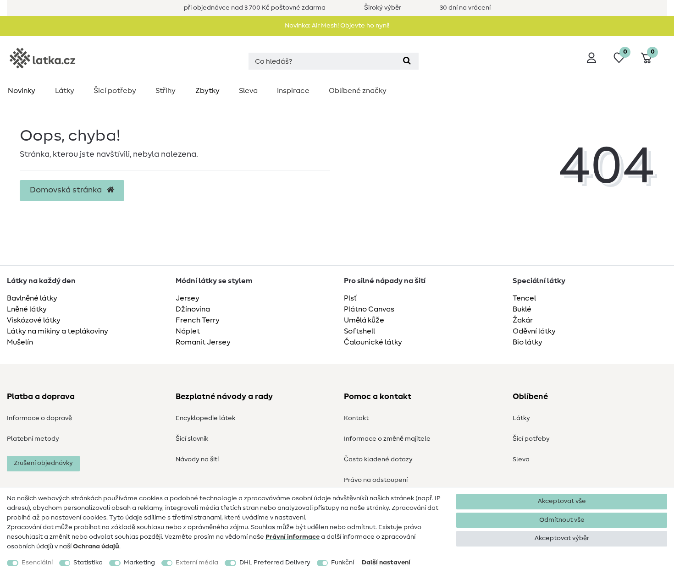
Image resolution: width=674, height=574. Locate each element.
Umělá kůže (364, 320)
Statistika (88, 562)
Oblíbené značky (358, 90)
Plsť (350, 298)
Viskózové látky (34, 320)
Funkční (342, 562)
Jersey (187, 298)
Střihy (165, 90)
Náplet (188, 331)
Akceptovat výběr (562, 538)
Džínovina (193, 309)
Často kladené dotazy (378, 459)
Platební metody (33, 439)
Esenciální (37, 562)
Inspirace (293, 90)
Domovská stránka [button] (67, 190)
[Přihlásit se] (591, 57)
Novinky (21, 90)
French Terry (198, 320)
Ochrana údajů (96, 546)
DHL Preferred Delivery (274, 562)
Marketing (139, 562)
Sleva (248, 90)
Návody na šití (197, 459)
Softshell (359, 331)
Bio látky (527, 342)
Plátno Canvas (369, 309)
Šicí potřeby (115, 90)
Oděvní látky (534, 331)
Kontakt (356, 418)
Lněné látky (27, 309)
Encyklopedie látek (205, 418)
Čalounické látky (373, 342)
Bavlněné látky (32, 298)
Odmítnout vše (562, 520)
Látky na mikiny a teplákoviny (57, 331)
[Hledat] (407, 61)
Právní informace (292, 537)
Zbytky (207, 90)
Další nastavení (386, 562)
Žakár (523, 320)
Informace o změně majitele (387, 439)
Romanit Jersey (203, 342)
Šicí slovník (192, 439)
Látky (64, 90)
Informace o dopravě (39, 418)
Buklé (522, 309)
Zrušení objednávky (43, 463)
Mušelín (20, 342)
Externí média (197, 562)
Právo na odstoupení (376, 480)
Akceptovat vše (562, 501)
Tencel (524, 298)
